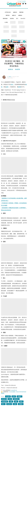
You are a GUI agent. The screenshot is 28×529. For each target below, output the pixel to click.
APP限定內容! (8, 12)
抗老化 (9, 404)
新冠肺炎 (12, 18)
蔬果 (7, 87)
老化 (12, 84)
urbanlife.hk (14, 390)
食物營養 (17, 69)
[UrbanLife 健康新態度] (14, 4)
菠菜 (14, 396)
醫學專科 (8, 15)
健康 (19, 87)
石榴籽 (20, 404)
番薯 (21, 401)
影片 (17, 18)
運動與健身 (5, 18)
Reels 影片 (23, 18)
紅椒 (15, 404)
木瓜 (9, 399)
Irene (10, 76)
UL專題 (6, 22)
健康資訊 (15, 12)
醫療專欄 (21, 12)
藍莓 (16, 401)
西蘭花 (19, 396)
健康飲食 (20, 15)
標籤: (3, 396)
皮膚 (11, 401)
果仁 (3, 404)
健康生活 (14, 15)
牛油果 (8, 396)
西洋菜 (4, 399)
